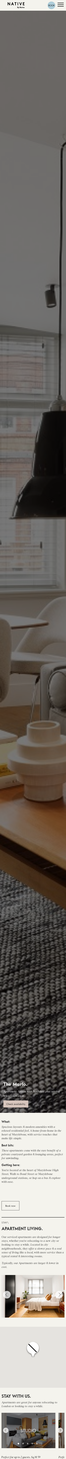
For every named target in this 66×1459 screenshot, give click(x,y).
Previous (7, 1294)
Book (51, 5)
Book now (10, 1205)
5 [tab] (37, 1443)
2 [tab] (23, 1443)
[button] (33, 1349)
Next (59, 1294)
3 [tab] (27, 1443)
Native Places (16, 5)
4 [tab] (32, 1443)
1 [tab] (18, 1443)
